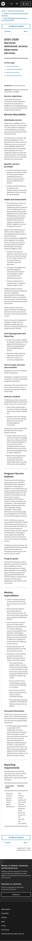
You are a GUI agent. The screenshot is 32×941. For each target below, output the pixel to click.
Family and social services (16, 11)
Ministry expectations (13, 72)
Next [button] (25, 31)
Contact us (16, 895)
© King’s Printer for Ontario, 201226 (12, 934)
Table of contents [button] (20, 27)
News (3, 921)
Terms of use (5, 929)
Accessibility (5, 913)
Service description (12, 66)
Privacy (3, 925)
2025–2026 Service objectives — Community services (15, 19)
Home (3, 11)
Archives (4, 917)
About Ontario (5, 909)
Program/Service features (14, 69)
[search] (17, 4)
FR (11, 4)
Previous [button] (8, 31)
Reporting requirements (13, 75)
